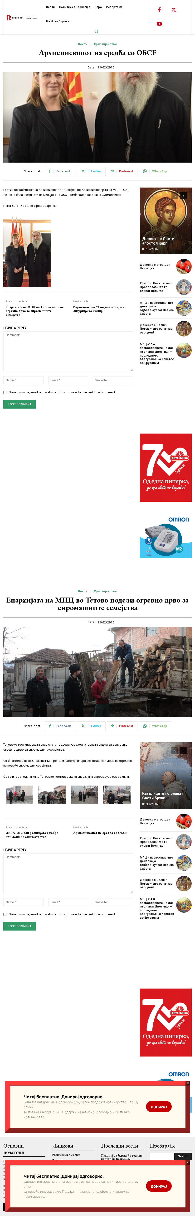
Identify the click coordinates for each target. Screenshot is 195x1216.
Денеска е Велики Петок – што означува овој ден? (156, 328)
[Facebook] (159, 10)
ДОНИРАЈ (159, 1186)
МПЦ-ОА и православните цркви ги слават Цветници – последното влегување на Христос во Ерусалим (157, 354)
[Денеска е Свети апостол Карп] (166, 221)
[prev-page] (174, 195)
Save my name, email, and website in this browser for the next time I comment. (62, 392)
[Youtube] (159, 24)
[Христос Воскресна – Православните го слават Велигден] (184, 287)
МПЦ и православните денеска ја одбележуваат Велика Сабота (157, 308)
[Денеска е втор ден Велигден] (184, 266)
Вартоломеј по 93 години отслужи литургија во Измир (99, 309)
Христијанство (105, 44)
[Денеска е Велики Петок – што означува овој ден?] (184, 328)
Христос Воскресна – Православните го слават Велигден (156, 286)
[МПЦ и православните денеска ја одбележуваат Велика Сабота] (184, 308)
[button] (96, 31)
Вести (83, 44)
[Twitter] (174, 10)
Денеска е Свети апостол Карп (158, 241)
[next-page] (183, 195)
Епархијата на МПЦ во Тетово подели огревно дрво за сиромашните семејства (34, 311)
